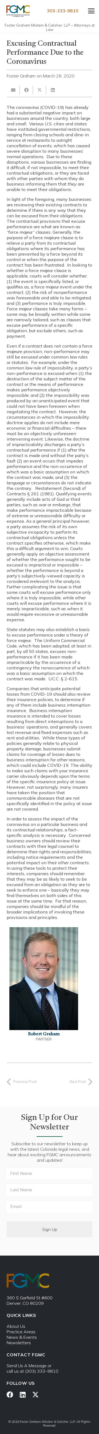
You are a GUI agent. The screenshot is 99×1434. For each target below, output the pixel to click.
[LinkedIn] (23, 1394)
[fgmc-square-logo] (18, 11)
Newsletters (19, 1342)
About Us (16, 1326)
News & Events (22, 1337)
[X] (35, 1394)
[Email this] (13, 90)
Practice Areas (21, 1331)
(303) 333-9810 (41, 1371)
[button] (91, 11)
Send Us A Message (26, 1365)
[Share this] (26, 90)
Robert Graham (44, 1034)
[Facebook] (10, 1394)
